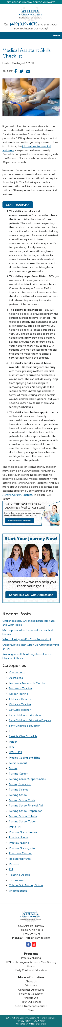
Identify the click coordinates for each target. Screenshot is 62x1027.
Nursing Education (20, 784)
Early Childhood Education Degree (30, 720)
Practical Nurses (18, 837)
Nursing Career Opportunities (27, 779)
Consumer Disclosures (31, 989)
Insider (13, 741)
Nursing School (18, 794)
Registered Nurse (20, 858)
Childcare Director (20, 699)
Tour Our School (31, 1001)
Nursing (13, 768)
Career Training (18, 693)
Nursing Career (18, 773)
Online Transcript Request (31, 1006)
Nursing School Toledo (23, 816)
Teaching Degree (19, 874)
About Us (31, 981)
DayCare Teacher (20, 709)
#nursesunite (17, 672)
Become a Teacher (20, 688)
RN (11, 869)
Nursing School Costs (22, 800)
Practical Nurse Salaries (23, 832)
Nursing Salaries (18, 789)
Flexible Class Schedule (23, 736)
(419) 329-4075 (23, 24)
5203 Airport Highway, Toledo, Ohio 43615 (31, 2)
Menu (56, 35)
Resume (14, 864)
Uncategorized (18, 890)
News (31, 1010)
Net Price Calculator (31, 993)
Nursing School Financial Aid (26, 805)
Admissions (31, 985)
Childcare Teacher (20, 704)
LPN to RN (15, 752)
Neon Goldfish (38, 1024)
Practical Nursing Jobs (22, 848)
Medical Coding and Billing (24, 757)
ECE (11, 731)
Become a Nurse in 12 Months (27, 683)
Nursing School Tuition (22, 821)
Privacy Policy (24, 1021)
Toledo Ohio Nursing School (26, 885)
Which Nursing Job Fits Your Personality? (26, 639)
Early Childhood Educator (24, 725)
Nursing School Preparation (25, 810)
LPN (11, 747)
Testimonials (16, 880)
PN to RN (15, 826)
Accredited (16, 677)
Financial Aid (31, 997)
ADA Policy (39, 1021)
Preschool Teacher (20, 853)
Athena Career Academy (17, 494)
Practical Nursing (19, 842)
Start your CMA (17, 204)
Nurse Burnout (18, 763)
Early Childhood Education (25, 715)
